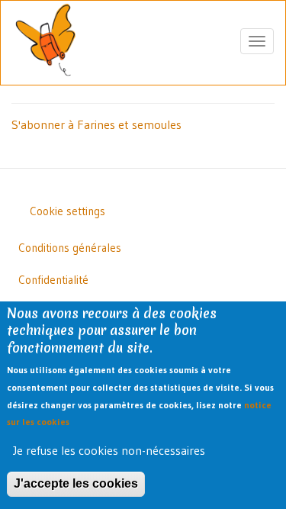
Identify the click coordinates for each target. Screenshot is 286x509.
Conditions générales (69, 247)
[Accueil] (45, 41)
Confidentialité (53, 279)
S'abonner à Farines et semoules (96, 124)
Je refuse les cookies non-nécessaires (109, 450)
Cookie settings (67, 211)
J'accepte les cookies (76, 483)
